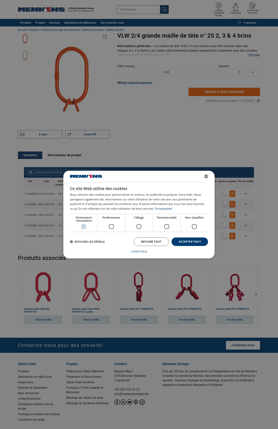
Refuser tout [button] (151, 241)
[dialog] (139, 214)
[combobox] (206, 176)
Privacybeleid (163, 208)
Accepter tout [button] (190, 241)
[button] (87, 242)
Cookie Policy (139, 251)
